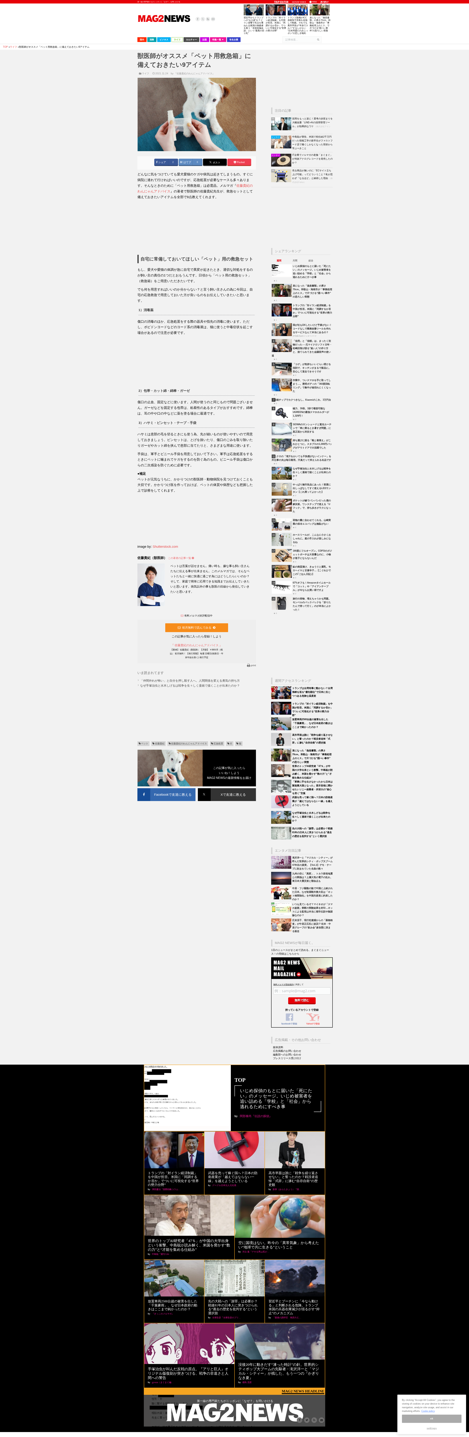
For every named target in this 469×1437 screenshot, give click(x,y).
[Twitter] (203, 19)
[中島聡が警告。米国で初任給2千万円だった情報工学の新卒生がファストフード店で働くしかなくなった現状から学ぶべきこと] (281, 147)
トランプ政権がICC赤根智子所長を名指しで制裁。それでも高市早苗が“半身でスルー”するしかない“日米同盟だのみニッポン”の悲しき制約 (298, 25)
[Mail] (213, 19)
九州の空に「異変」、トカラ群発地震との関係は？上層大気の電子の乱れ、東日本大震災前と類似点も (312, 877)
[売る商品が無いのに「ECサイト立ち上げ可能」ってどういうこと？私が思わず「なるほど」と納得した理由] (281, 181)
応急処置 (218, 743)
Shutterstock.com (165, 546)
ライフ (145, 73)
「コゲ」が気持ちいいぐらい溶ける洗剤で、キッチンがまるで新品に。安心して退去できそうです (312, 368)
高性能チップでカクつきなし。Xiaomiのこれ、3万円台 (301, 399)
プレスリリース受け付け (287, 1058)
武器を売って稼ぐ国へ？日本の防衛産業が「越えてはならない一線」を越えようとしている (312, 801)
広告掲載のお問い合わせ (287, 1050)
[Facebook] (197, 19)
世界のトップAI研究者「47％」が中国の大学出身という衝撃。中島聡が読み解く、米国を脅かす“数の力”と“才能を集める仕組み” (189, 1245)
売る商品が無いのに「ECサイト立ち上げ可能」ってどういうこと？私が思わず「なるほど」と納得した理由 (312, 174)
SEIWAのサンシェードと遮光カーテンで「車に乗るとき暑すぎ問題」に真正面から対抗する (312, 428)
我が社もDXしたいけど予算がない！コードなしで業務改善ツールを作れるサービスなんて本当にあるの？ (312, 329)
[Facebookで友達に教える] (166, 788)
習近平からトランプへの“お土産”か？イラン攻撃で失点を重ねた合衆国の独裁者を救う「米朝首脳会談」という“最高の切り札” (254, 25)
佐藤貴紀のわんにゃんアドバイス (189, 743)
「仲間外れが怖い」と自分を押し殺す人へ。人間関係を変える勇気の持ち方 (190, 680)
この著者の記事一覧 (180, 558)
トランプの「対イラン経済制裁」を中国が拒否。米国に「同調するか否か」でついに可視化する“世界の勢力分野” (276, 24)
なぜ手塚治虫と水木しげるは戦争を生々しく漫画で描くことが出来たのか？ (190, 685)
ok (431, 1418)
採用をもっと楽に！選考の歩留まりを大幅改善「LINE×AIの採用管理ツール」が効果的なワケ (312, 122)
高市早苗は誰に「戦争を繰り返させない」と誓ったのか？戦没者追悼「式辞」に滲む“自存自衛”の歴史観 (312, 739)
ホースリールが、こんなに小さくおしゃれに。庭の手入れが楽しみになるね (312, 538)
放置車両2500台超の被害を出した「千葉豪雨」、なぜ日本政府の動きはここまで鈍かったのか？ (312, 723)
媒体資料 (278, 1047)
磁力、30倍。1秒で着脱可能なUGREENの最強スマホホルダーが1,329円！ (311, 412)
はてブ (187, 162)
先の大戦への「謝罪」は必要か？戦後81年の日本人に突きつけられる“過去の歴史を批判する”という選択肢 (312, 832)
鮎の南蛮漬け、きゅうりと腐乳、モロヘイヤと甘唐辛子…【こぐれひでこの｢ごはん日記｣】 (312, 570)
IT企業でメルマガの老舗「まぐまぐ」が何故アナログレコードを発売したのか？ (312, 159)
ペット (144, 743)
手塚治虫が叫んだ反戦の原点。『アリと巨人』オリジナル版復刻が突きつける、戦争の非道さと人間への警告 (188, 1373)
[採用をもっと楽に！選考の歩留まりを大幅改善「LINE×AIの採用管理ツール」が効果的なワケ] (281, 129)
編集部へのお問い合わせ (287, 1054)
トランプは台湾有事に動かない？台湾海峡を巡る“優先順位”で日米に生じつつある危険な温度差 (312, 692)
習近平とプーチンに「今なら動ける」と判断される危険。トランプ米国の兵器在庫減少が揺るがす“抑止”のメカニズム (294, 1307)
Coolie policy (428, 1410)
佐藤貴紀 (160, 743)
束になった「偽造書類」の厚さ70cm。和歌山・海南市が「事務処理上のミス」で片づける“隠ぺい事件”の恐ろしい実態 (320, 24)
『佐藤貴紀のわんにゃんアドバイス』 (194, 73)
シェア (162, 162)
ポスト (216, 162)
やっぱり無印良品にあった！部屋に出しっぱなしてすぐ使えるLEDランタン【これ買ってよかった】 (312, 488)
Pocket (240, 162)
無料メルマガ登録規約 (283, 984)
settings (432, 1428)
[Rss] (208, 19)
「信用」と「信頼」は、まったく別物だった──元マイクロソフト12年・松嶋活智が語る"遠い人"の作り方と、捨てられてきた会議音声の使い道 (302, 348)
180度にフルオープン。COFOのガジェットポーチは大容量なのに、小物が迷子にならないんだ (312, 554)
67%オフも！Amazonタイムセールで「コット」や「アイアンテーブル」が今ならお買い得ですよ (312, 586)
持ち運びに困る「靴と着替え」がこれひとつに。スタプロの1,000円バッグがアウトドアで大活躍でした (312, 444)
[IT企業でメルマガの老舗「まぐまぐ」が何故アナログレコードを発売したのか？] (281, 165)
